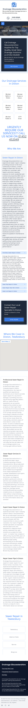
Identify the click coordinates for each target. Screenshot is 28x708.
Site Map (4, 675)
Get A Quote (14, 66)
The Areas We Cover (8, 668)
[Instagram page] (5, 705)
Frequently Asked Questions (10, 672)
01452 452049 (18, 137)
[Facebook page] (2, 705)
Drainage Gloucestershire (15, 9)
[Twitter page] (9, 705)
